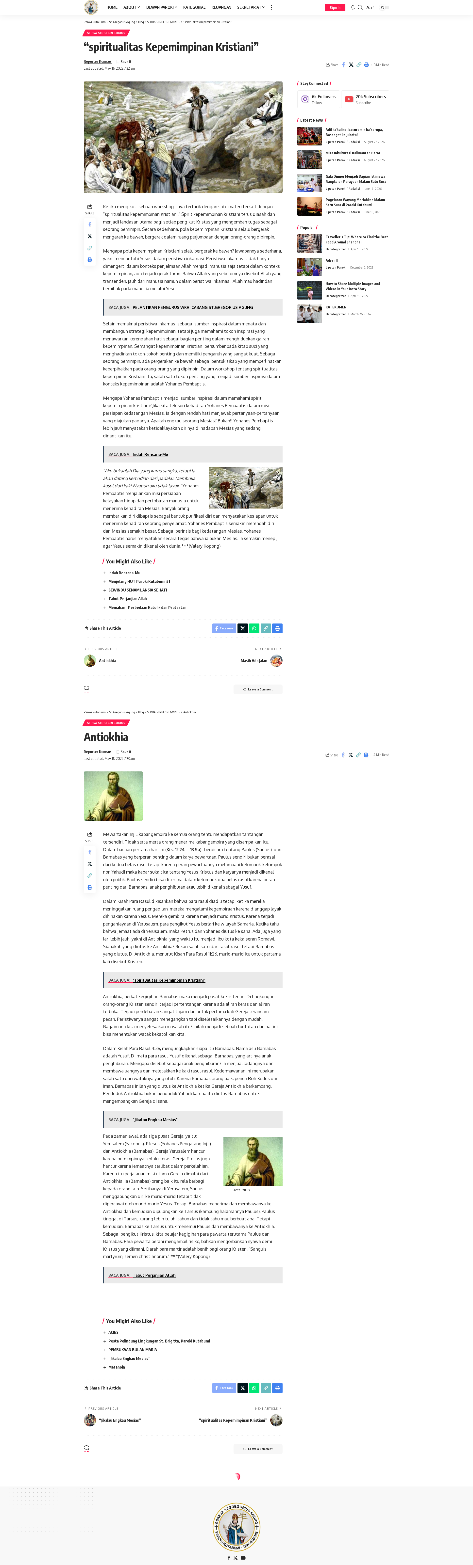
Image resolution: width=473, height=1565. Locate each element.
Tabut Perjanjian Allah (127, 598)
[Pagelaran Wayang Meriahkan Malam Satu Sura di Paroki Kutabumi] (309, 206)
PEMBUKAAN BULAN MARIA (132, 1349)
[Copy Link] (358, 65)
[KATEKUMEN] (309, 313)
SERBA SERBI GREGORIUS (106, 33)
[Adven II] (309, 267)
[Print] (366, 65)
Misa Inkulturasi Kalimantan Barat (353, 153)
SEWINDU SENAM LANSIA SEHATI (137, 590)
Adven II (332, 260)
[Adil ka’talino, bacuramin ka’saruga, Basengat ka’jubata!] (309, 136)
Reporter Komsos (98, 61)
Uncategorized (336, 249)
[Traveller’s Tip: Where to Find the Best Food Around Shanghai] (309, 243)
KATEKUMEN (336, 307)
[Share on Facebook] (343, 65)
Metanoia (116, 1367)
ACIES (113, 1332)
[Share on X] (351, 65)
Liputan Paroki (336, 142)
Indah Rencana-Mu (124, 572)
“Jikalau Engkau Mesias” (129, 1358)
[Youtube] (365, 99)
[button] (271, 7)
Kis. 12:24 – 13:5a (183, 849)
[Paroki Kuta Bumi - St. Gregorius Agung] (91, 7)
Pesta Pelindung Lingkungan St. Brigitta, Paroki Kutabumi (159, 1341)
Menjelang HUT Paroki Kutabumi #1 (139, 581)
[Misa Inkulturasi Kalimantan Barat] (309, 159)
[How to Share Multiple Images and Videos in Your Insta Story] (309, 290)
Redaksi (354, 142)
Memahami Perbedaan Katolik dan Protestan (147, 607)
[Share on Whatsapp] (254, 628)
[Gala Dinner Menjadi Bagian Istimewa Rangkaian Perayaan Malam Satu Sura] (309, 183)
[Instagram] (318, 99)
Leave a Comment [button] (260, 689)
